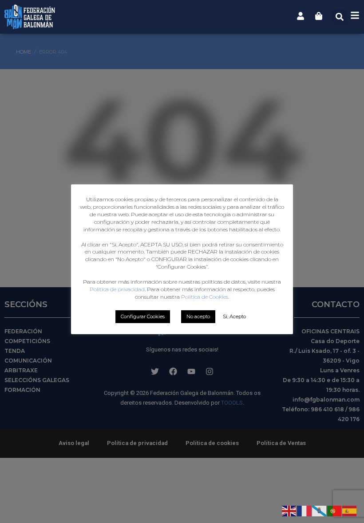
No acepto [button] (198, 316)
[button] (339, 16)
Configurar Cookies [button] (143, 316)
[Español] (349, 510)
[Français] (304, 510)
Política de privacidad (117, 289)
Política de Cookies (204, 296)
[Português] (334, 510)
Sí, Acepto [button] (234, 316)
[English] (289, 510)
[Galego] (319, 510)
